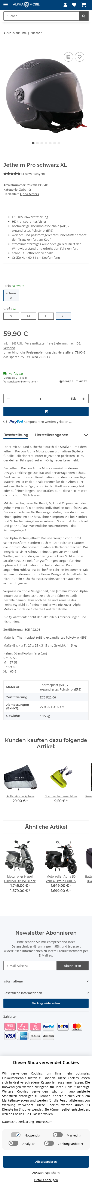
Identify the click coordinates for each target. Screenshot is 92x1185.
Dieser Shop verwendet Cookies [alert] (46, 1062)
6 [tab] (54, 143)
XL (65, 316)
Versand (9, 348)
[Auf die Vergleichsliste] (68, 57)
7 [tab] (59, 143)
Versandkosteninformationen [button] (20, 381)
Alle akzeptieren (46, 1162)
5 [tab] (50, 143)
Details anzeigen (46, 1180)
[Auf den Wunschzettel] (79, 57)
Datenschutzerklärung (27, 946)
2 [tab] (37, 143)
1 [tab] (33, 143)
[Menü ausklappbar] (5, 2)
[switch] (16, 1134)
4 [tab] (46, 143)
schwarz (12, 295)
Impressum (44, 1122)
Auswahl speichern (46, 1173)
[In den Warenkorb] (6, 46)
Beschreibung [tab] (15, 435)
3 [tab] (41, 143)
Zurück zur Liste (16, 33)
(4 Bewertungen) (33, 174)
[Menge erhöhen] (83, 398)
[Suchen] (84, 16)
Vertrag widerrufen (46, 1003)
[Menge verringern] (8, 398)
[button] (65, 5)
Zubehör (25, 189)
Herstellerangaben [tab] (51, 435)
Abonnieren (72, 966)
